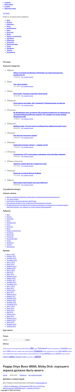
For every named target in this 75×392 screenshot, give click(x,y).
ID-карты (9, 348)
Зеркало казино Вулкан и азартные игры (30, 164)
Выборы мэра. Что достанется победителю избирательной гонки (39, 126)
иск (54, 351)
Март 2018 (10, 274)
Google (4, 348)
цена (38, 356)
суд (33, 357)
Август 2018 (11, 270)
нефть (12, 356)
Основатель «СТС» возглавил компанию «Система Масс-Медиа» (39, 154)
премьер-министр (23, 353)
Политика (10, 42)
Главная (7, 2)
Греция (70, 348)
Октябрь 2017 (11, 282)
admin (5, 375)
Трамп (23, 351)
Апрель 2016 (11, 314)
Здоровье (10, 24)
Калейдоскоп (11, 28)
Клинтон (20, 348)
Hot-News (6, 13)
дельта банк (50, 351)
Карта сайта (8, 4)
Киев (16, 348)
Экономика (11, 52)
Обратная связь (10, 8)
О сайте (7, 6)
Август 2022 (11, 254)
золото (58, 353)
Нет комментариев (27, 77)
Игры (9, 26)
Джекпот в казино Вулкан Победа (27, 173)
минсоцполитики (29, 351)
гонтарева (41, 353)
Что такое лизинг (20, 84)
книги (56, 351)
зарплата (53, 353)
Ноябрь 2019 (11, 256)
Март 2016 (10, 316)
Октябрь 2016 (11, 302)
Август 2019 (11, 262)
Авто (8, 20)
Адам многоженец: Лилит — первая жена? (30, 145)
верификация (35, 353)
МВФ (23, 348)
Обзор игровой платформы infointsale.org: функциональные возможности (38, 74)
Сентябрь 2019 (12, 260)
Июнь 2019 (10, 264)
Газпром (64, 348)
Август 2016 (11, 306)
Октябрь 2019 (11, 258)
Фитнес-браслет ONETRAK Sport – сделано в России (21, 388)
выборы (47, 353)
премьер (16, 353)
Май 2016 (10, 312)
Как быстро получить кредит (25, 135)
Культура (10, 32)
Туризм (9, 50)
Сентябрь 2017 (12, 284)
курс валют (63, 351)
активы (29, 353)
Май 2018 (10, 272)
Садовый (19, 351)
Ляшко (4, 351)
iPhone (13, 348)
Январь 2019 (11, 268)
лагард (63, 353)
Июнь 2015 (10, 322)
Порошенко (42, 348)
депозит (45, 351)
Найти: (5, 340)
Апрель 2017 (11, 290)
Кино (8, 30)
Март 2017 (10, 292)
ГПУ (60, 348)
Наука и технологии (14, 36)
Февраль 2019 (11, 266)
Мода (9, 34)
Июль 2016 (10, 308)
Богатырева (55, 348)
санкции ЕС (29, 357)
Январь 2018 (11, 278)
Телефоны (10, 48)
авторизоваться (41, 383)
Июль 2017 (10, 288)
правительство (10, 353)
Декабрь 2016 (11, 298)
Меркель (27, 348)
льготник (67, 353)
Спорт (9, 46)
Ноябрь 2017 (11, 280)
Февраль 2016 (11, 318)
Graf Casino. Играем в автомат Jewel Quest (30, 94)
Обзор (35, 348)
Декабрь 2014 (11, 324)
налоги (6, 357)
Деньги (9, 22)
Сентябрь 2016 (12, 304)
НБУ (32, 348)
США (8, 351)
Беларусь (50, 348)
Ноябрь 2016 (11, 300)
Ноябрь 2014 (11, 326)
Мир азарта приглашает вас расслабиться (30, 183)
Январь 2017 (11, 296)
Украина (38, 350)
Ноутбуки (10, 38)
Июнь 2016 (10, 310)
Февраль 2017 (11, 294)
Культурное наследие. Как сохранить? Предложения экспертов (39, 103)
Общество (10, 40)
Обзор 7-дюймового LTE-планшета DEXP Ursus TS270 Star (24, 386)
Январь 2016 (11, 320)
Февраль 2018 (11, 276)
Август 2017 (11, 286)
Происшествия (12, 44)
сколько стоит (20, 357)
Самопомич (14, 351)
